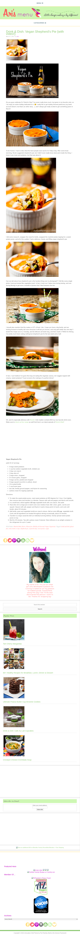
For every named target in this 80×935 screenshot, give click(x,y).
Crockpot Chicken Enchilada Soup (17, 760)
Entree (24, 526)
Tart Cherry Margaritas (12, 644)
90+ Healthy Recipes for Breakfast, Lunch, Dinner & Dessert (28, 673)
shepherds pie (24, 528)
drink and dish (65, 526)
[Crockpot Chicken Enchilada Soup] (40, 746)
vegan (47, 528)
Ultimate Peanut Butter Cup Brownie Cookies (21, 702)
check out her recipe (22, 422)
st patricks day (33, 528)
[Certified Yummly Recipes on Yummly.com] (41, 872)
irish (10, 528)
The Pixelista (43, 933)
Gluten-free (29, 526)
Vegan (47, 526)
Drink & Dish (60, 422)
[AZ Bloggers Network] (41, 894)
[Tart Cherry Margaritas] (40, 630)
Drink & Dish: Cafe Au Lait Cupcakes (18, 731)
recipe (18, 528)
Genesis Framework (60, 933)
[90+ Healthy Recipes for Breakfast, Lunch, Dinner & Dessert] (40, 659)
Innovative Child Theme (31, 933)
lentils (14, 528)
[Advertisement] (40, 781)
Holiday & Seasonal (39, 526)
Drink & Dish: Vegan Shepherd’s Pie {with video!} (35, 32)
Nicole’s (32, 420)
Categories (39, 23)
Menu (39, 3)
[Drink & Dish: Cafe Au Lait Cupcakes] (40, 717)
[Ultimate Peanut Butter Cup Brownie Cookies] (40, 688)
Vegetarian (52, 526)
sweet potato (41, 528)
